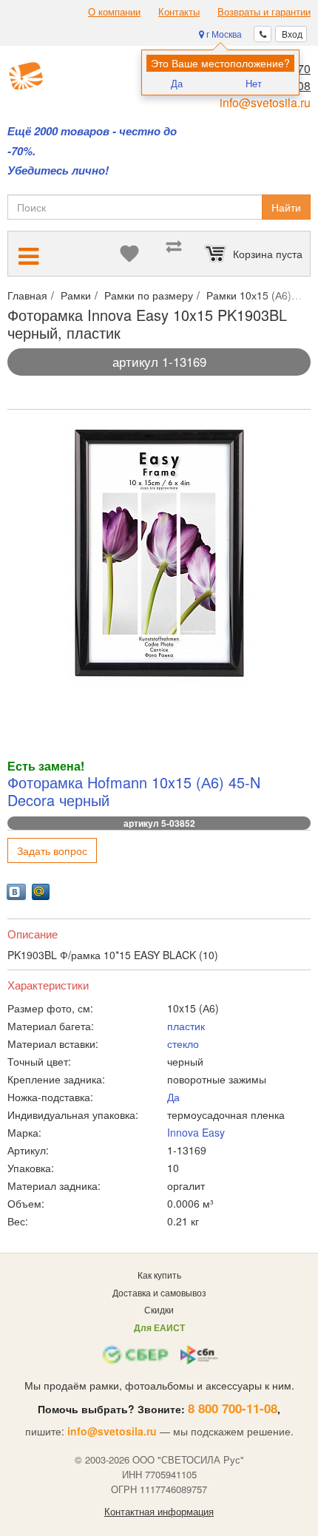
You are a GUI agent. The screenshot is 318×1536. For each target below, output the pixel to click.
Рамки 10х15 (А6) (248, 295)
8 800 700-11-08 (232, 1408)
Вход (291, 33)
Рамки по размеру (148, 295)
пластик (186, 1025)
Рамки (76, 295)
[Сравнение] (174, 253)
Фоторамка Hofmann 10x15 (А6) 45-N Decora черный (133, 791)
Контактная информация (159, 1511)
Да (177, 83)
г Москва (223, 33)
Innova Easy (196, 1132)
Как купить (159, 1274)
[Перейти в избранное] (129, 253)
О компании (114, 11)
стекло (183, 1043)
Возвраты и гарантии (264, 11)
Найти (286, 207)
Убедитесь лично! (58, 170)
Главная (27, 295)
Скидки (159, 1309)
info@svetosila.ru (265, 102)
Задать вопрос (52, 850)
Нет (254, 83)
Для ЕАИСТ (159, 1327)
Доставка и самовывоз (159, 1292)
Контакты (179, 11)
